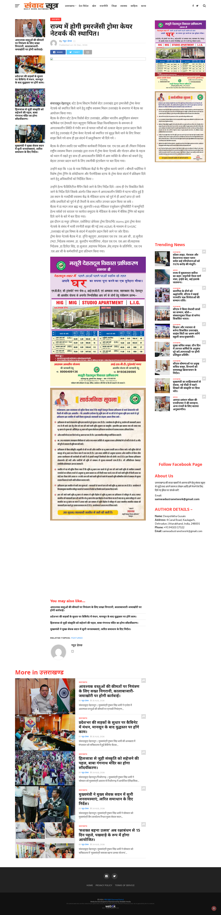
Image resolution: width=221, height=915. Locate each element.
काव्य (143, 5)
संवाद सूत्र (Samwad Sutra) (114, 899)
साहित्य (134, 5)
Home (90, 885)
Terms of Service (125, 885)
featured (77, 638)
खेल (94, 5)
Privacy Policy (104, 885)
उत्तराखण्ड (69, 5)
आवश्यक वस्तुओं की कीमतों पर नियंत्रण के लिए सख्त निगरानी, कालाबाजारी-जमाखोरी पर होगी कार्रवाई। (29, 44)
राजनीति (104, 5)
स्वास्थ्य (123, 5)
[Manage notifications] (214, 908)
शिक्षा (114, 5)
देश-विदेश (84, 5)
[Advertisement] (180, 437)
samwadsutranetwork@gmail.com (177, 499)
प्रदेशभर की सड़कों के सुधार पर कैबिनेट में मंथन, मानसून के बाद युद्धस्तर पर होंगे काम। (29, 79)
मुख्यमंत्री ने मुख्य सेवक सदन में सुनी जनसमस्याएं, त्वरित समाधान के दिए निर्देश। (29, 148)
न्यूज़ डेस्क (67, 41)
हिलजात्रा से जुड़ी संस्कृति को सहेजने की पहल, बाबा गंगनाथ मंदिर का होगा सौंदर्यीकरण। (29, 114)
